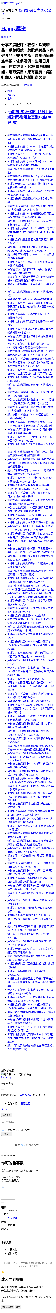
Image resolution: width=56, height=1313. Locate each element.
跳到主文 (6, 37)
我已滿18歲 (7, 1307)
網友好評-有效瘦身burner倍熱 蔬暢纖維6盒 (30, 358)
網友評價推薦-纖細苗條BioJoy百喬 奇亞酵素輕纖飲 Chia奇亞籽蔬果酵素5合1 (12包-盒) (30, 139)
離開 (18, 1307)
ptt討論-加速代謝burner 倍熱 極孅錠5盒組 (29, 299)
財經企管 (25, 1103)
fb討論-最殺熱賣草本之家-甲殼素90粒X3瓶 (30, 522)
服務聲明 (34, 1266)
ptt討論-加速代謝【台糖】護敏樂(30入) (28, 701)
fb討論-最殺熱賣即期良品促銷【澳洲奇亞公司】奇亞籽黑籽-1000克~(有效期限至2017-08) (30, 796)
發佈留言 (6, 1134)
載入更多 (6, 1115)
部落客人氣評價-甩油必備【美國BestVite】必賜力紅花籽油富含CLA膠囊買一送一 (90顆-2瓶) (30, 686)
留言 (30, 1095)
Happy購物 (13, 28)
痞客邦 (23, 1095)
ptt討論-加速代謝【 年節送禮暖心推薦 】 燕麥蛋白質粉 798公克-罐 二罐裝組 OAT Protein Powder (29, 756)
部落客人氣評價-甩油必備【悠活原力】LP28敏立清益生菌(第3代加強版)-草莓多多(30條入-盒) (30, 671)
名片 (9, 98)
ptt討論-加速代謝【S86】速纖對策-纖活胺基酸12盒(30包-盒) (30, 117)
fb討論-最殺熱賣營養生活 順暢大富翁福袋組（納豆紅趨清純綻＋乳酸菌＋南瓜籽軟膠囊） (31, 982)
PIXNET (14, 1263)
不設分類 (27, 85)
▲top (4, 1109)
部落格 (11, 95)
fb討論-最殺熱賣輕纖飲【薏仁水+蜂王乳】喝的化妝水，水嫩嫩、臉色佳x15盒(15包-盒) (30, 919)
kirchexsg (6, 1077)
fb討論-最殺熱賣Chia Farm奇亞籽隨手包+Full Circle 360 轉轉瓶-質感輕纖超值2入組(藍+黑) (30, 645)
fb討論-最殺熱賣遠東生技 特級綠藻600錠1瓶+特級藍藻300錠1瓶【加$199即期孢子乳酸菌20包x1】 (30, 709)
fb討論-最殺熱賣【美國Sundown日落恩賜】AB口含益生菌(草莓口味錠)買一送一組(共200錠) (31, 1038)
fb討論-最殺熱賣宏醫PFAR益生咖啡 (26, 615)
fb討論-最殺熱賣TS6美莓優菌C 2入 (26, 679)
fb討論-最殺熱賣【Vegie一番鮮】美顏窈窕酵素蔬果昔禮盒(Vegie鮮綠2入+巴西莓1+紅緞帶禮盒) (30, 307)
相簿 (9, 91)
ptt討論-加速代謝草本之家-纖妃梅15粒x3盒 (30, 459)
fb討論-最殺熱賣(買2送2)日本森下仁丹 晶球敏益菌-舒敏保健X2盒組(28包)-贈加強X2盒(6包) (31, 232)
